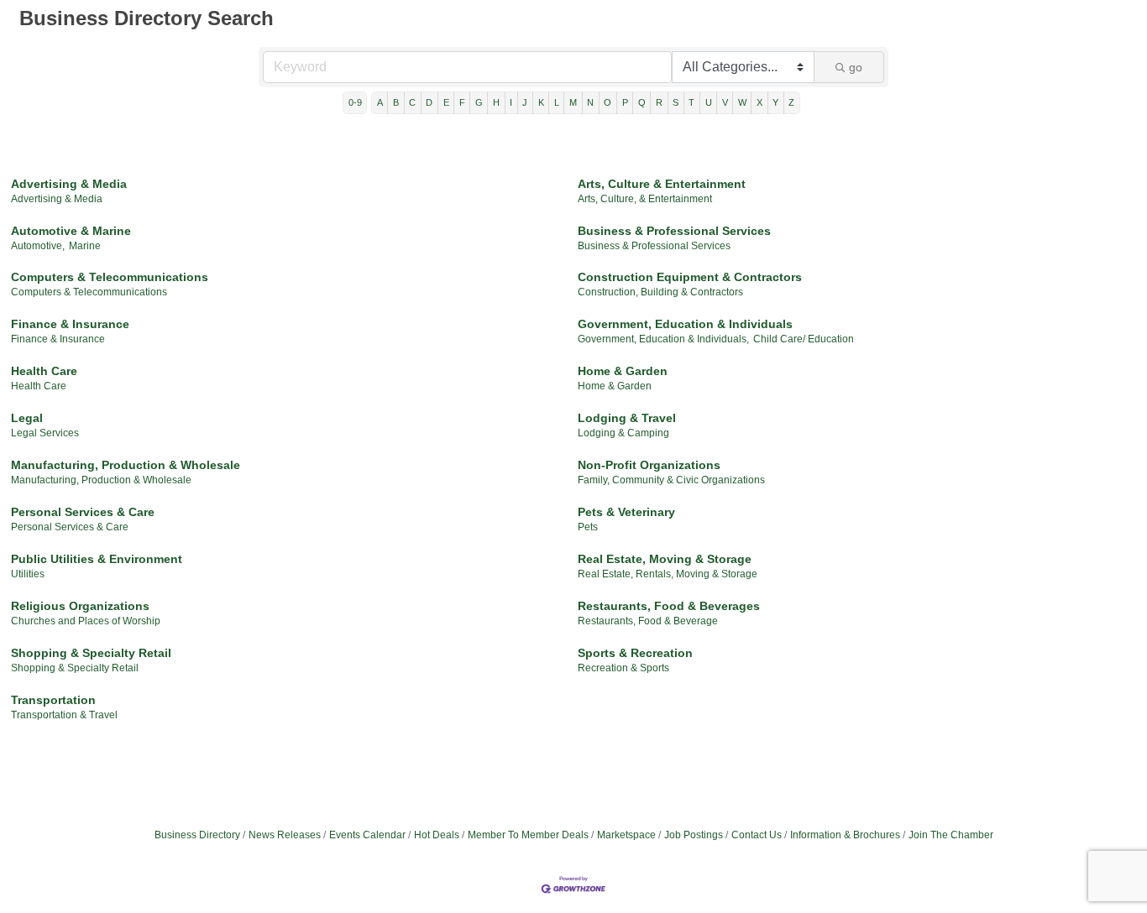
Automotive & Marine (71, 230)
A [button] (380, 102)
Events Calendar (367, 835)
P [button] (625, 102)
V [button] (725, 102)
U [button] (708, 102)
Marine (85, 246)
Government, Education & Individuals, (663, 339)
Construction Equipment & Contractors (690, 277)
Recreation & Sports (623, 668)
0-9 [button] (355, 102)
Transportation (53, 700)
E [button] (446, 102)
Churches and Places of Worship (85, 621)
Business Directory (197, 835)
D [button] (429, 102)
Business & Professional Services (674, 230)
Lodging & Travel (627, 418)
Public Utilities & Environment (96, 559)
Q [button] (642, 102)
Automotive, (38, 246)
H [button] (496, 102)
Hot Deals (436, 835)
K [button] (541, 102)
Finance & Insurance (70, 324)
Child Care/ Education (803, 339)
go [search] (855, 67)
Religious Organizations (80, 606)
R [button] (659, 102)
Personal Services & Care (83, 512)
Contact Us (756, 835)
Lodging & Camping (623, 433)
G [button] (479, 102)
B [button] (396, 102)
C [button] (412, 102)
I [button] (511, 102)
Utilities (28, 574)
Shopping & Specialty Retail (91, 653)
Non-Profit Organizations (649, 465)
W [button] (742, 102)
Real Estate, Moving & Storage (665, 559)
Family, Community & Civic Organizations (671, 480)
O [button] (607, 102)
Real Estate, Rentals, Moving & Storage (667, 574)
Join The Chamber (951, 835)
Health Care (44, 371)
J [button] (524, 102)
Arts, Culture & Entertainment (662, 183)
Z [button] (791, 102)
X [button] (759, 102)
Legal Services (45, 433)
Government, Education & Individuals (685, 324)
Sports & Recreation (635, 653)
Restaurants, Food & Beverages (669, 606)
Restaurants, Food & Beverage (648, 621)
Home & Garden (623, 371)
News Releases (285, 835)
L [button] (556, 102)
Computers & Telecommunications (109, 277)
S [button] (675, 102)
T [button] (691, 102)
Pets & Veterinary (626, 512)
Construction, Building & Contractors (660, 292)
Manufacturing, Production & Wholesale (125, 465)
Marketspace (626, 835)
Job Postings (693, 835)
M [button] (573, 102)
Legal (27, 418)
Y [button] (775, 102)
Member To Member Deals (528, 835)
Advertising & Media (69, 183)
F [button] (462, 102)
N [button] (590, 102)
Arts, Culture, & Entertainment (645, 199)
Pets (588, 527)
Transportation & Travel (64, 715)
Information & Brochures (845, 835)
